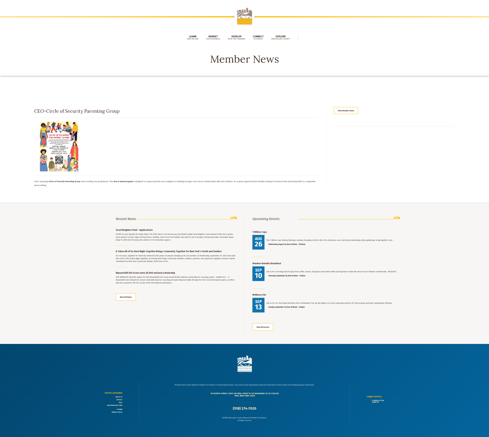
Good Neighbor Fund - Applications (134, 230)
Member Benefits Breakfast (266, 263)
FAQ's (120, 402)
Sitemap (119, 409)
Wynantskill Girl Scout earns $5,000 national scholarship (145, 272)
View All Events (262, 327)
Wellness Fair (259, 294)
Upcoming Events (266, 219)
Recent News (126, 219)
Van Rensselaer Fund (114, 405)
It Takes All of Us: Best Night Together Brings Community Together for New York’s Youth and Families (169, 251)
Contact (119, 400)
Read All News (126, 297)
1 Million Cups (259, 232)
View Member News (346, 111)
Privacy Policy (117, 412)
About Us (119, 397)
